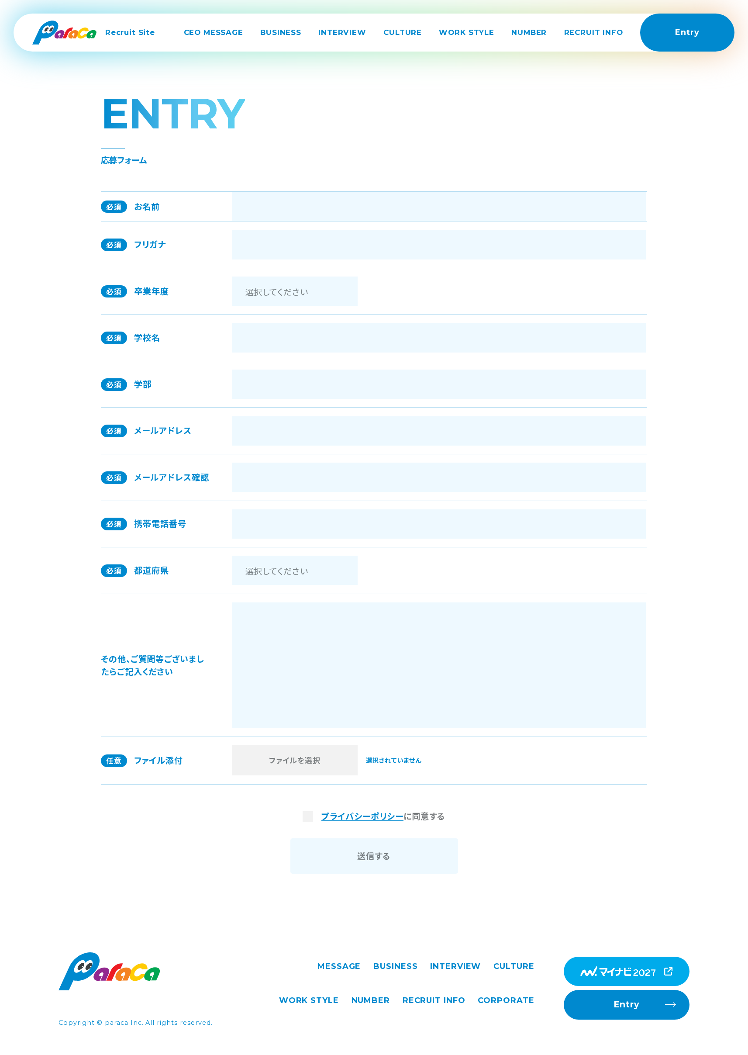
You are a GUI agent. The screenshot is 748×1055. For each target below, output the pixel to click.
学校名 (133, 337)
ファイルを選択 (295, 760)
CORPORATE (506, 1000)
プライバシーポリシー (362, 816)
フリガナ (136, 244)
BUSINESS (280, 32)
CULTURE (402, 32)
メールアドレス (149, 430)
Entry (687, 32)
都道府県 (137, 570)
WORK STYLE (466, 32)
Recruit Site (130, 32)
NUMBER (529, 32)
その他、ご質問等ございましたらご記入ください (152, 665)
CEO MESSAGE (213, 32)
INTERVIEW (342, 32)
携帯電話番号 (146, 523)
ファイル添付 (144, 760)
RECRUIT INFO (593, 32)
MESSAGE (339, 966)
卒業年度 (137, 291)
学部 (129, 384)
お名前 (133, 206)
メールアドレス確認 (157, 477)
